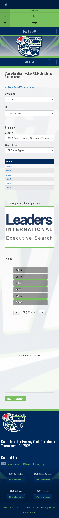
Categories (29, 62)
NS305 (8, 179)
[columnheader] (29, 161)
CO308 (8, 183)
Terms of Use (32, 507)
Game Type (11, 145)
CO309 (8, 187)
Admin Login (29, 512)
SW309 (9, 166)
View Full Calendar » (15, 398)
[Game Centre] (29, 20)
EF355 (8, 175)
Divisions (10, 93)
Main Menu (29, 31)
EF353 (8, 170)
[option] (29, 18)
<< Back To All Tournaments (19, 87)
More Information (16, 479)
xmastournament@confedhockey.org (25, 464)
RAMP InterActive (13, 507)
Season (9, 132)
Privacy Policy (48, 507)
